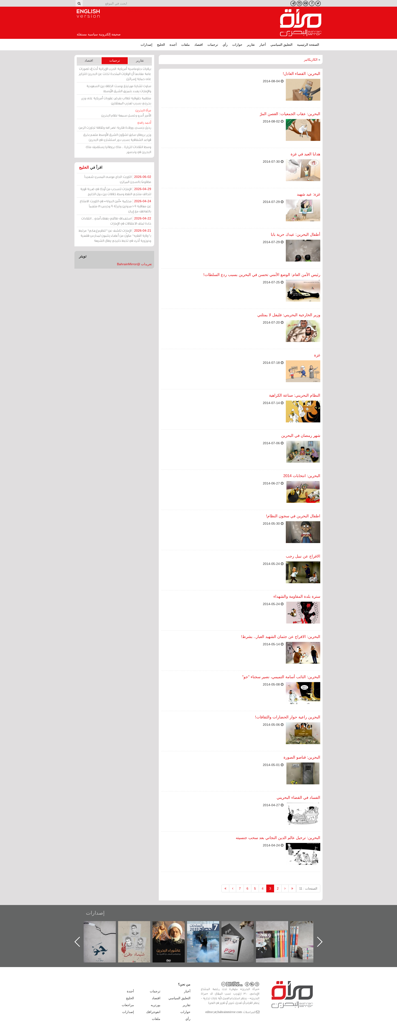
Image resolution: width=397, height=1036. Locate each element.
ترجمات (212, 44)
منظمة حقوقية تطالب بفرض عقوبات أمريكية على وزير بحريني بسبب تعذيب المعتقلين (116, 100)
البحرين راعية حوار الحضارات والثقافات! (287, 717)
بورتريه (155, 1005)
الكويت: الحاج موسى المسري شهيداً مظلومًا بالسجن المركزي (117, 179)
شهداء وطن (173, 926)
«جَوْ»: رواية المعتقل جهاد (138, 929)
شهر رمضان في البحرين (300, 435)
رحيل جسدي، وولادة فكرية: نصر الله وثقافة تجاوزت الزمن (115, 125)
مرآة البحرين (300, 23)
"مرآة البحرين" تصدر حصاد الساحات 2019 (311, 931)
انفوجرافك (153, 1012)
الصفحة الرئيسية (308, 44)
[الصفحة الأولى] (292, 888)
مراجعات (128, 1005)
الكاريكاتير (311, 59)
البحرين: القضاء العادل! (301, 73)
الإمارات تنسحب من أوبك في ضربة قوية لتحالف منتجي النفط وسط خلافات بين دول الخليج (115, 191)
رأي (225, 44)
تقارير (251, 44)
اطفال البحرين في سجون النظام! (293, 516)
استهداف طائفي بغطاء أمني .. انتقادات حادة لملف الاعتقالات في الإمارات (116, 221)
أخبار (262, 44)
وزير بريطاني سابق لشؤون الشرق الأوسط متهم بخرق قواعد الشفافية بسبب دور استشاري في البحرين (117, 137)
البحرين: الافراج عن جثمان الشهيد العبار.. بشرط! (280, 637)
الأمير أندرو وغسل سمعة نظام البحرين (126, 113)
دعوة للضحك (104, 926)
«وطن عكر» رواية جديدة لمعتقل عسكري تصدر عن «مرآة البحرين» (276, 934)
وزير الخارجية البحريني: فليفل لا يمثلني (288, 315)
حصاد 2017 (242, 926)
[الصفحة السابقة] (285, 888)
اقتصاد (198, 44)
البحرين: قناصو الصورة (302, 757)
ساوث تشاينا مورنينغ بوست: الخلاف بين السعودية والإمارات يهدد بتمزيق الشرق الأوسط (118, 88)
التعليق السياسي (281, 44)
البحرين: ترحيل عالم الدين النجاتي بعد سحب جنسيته (278, 838)
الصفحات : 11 (308, 888)
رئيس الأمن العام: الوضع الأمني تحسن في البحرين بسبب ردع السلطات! (261, 275)
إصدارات (146, 44)
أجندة (173, 44)
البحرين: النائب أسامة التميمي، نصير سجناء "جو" (281, 677)
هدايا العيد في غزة (305, 154)
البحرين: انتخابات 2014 (301, 476)
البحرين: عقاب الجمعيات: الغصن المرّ (290, 114)
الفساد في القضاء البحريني (298, 797)
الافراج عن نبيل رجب (303, 556)
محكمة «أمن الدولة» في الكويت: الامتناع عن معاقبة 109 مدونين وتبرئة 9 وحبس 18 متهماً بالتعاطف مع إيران (115, 206)
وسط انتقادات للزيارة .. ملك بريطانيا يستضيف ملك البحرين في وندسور (118, 149)
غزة (317, 355)
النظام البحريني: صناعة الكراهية (294, 395)
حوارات (237, 44)
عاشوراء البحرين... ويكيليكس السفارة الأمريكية (208, 931)
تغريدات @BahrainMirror (134, 264)
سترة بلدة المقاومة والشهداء (296, 596)
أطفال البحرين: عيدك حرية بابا (295, 234)
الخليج (161, 44)
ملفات (185, 44)
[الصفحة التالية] (232, 888)
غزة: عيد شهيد (308, 194)
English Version (88, 13)
